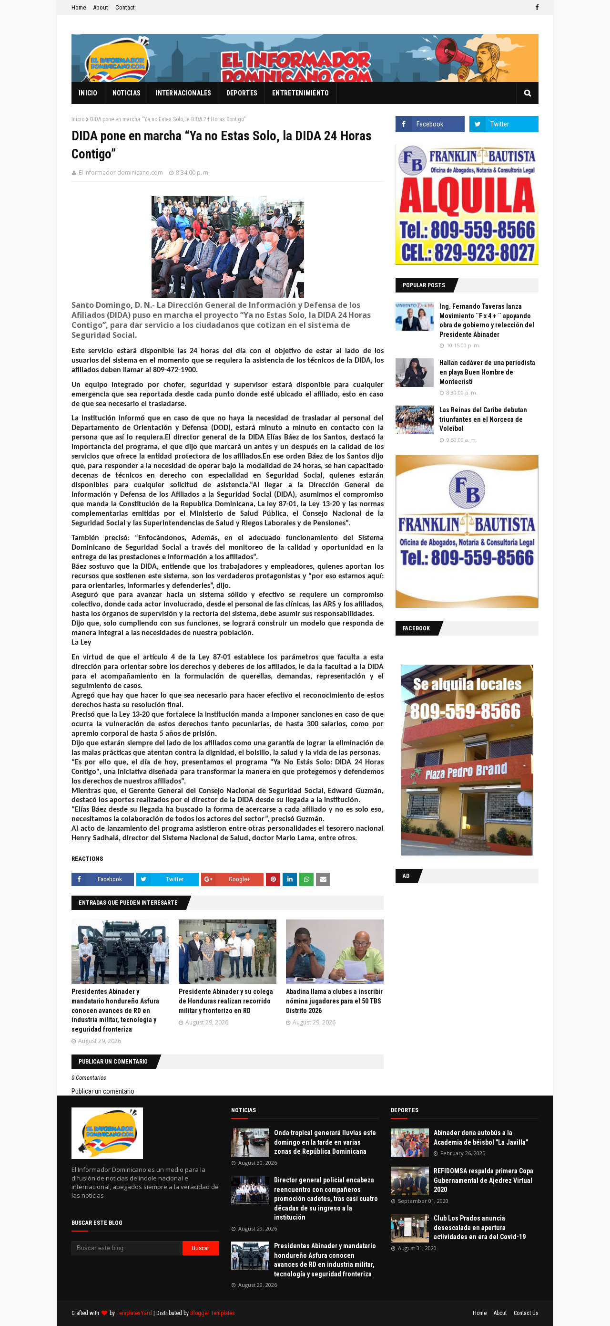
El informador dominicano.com (121, 172)
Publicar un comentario (102, 1091)
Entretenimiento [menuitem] (300, 93)
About (100, 7)
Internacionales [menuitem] (183, 93)
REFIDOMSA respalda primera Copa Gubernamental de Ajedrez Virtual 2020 (483, 1180)
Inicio (77, 119)
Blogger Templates (212, 1313)
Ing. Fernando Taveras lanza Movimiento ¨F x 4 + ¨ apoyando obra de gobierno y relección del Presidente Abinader (486, 320)
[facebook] (536, 7)
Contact (125, 7)
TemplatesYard (134, 1313)
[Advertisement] (455, 952)
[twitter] (504, 124)
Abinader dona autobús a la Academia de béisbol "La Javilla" (481, 1137)
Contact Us (526, 1313)
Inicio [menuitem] (88, 93)
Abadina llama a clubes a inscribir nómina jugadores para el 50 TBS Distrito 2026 (334, 1001)
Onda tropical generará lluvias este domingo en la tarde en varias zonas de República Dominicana (325, 1142)
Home (78, 7)
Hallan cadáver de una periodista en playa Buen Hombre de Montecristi (487, 372)
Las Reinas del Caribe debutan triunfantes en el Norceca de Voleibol (483, 419)
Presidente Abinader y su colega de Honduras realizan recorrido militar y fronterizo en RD (226, 1001)
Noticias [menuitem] (126, 93)
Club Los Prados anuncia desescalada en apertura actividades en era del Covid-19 (480, 1227)
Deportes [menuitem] (241, 93)
